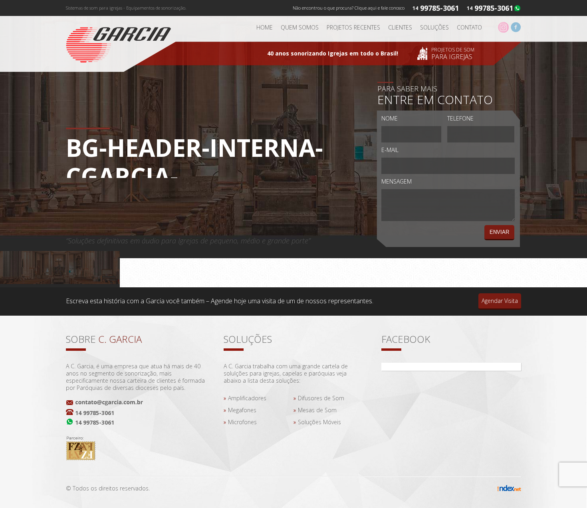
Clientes (400, 27)
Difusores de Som (321, 398)
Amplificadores (247, 398)
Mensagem (396, 181)
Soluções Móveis (319, 422)
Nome (389, 118)
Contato (469, 27)
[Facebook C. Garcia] (515, 30)
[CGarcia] (124, 42)
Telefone (460, 118)
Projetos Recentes (353, 27)
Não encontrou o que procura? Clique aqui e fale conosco (349, 8)
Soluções (434, 27)
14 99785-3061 (94, 413)
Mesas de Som (317, 410)
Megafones (242, 410)
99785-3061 (493, 8)
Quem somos (300, 27)
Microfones (242, 422)
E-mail (390, 150)
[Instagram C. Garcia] (503, 30)
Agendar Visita (500, 300)
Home (264, 27)
